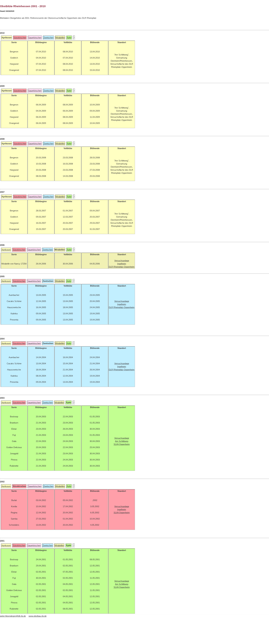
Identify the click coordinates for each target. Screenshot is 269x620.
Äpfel (69, 38)
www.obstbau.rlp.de (38, 616)
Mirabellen (60, 38)
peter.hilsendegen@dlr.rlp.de (13, 616)
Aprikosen (6, 250)
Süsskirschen (20, 38)
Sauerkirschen (34, 38)
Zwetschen (48, 38)
